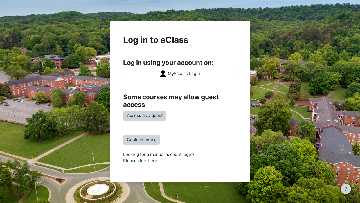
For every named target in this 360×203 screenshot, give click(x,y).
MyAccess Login (183, 73)
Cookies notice (142, 139)
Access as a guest (145, 115)
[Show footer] (346, 189)
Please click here (140, 160)
